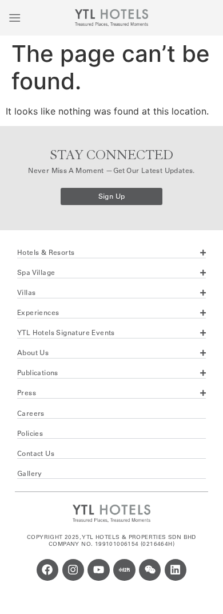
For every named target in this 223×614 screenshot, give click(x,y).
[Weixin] (150, 570)
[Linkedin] (175, 570)
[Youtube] (98, 570)
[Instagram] (73, 570)
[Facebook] (47, 570)
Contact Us (35, 453)
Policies (30, 433)
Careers (31, 413)
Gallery (29, 473)
